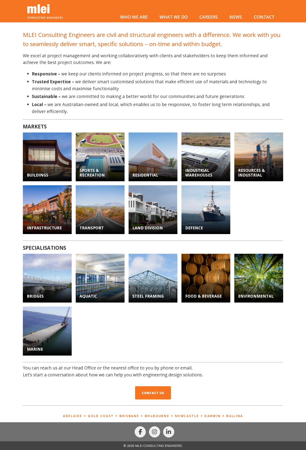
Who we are (134, 17)
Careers (208, 17)
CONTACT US (153, 392)
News (235, 17)
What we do (173, 17)
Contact (264, 17)
